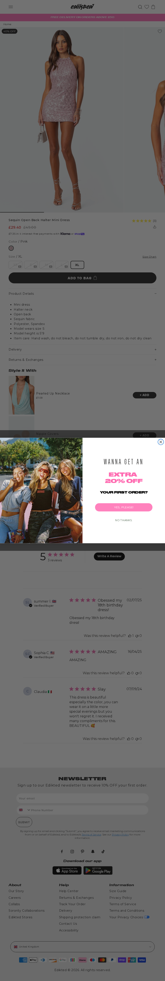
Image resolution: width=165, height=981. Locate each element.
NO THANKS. (123, 520)
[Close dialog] (161, 442)
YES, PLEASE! (124, 507)
